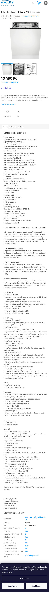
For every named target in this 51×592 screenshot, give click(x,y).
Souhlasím (36, 586)
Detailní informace (7, 105)
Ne (26, 548)
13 (26, 534)
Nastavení (24, 578)
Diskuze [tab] (21, 127)
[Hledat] (33, 3)
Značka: (9, 18)
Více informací (7, 572)
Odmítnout (12, 586)
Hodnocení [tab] (12, 127)
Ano (26, 531)
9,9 (26, 543)
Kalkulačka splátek (12, 82)
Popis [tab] (5, 127)
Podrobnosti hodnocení (30, 16)
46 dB (27, 546)
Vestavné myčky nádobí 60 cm (35, 518)
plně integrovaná (31, 555)
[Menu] (45, 3)
